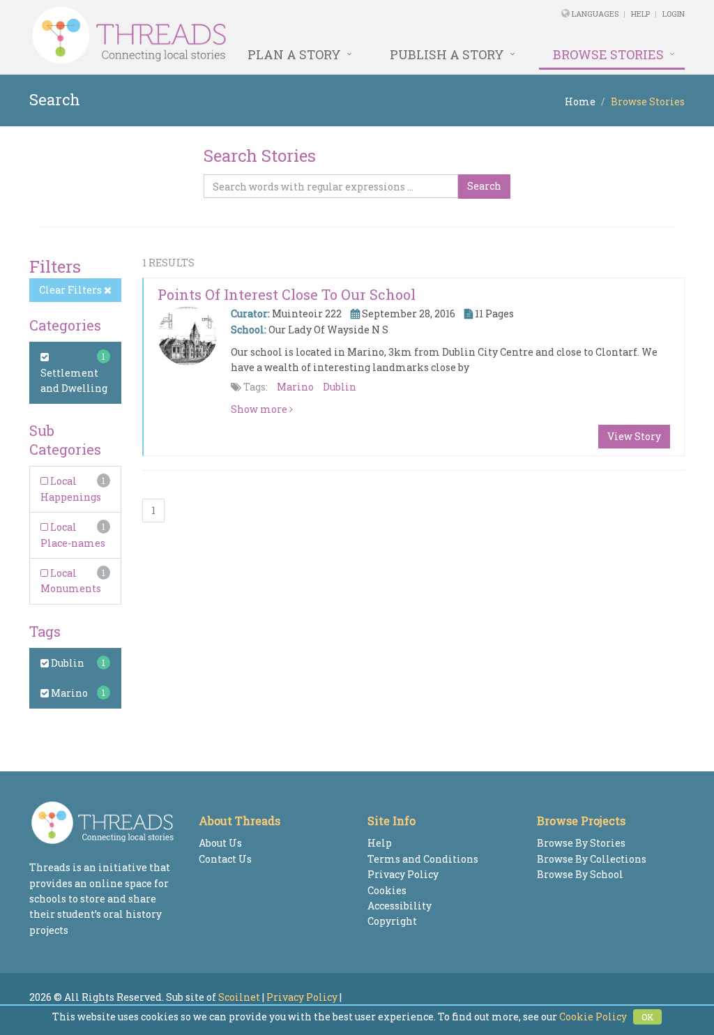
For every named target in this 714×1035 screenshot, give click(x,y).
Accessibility (399, 905)
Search (484, 185)
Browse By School (580, 874)
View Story (634, 436)
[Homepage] (231, 35)
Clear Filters (71, 289)
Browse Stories (608, 54)
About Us (220, 842)
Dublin (66, 663)
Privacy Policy (403, 874)
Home (580, 101)
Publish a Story (447, 54)
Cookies (387, 890)
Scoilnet (239, 997)
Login (673, 13)
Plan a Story (294, 54)
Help (640, 13)
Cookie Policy (593, 1016)
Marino (68, 693)
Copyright (392, 921)
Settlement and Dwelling (73, 380)
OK (647, 1016)
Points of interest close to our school (287, 294)
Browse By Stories (581, 842)
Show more (260, 409)
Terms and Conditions (422, 859)
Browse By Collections (591, 859)
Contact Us (225, 859)
